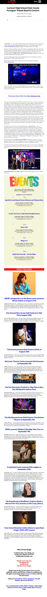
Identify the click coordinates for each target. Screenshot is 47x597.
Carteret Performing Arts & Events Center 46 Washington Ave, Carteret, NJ (24, 205)
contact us (28, 574)
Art (7, 586)
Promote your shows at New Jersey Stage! (24, 96)
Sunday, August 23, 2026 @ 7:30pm (24, 203)
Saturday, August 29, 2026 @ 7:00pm (24, 243)
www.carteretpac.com (9, 62)
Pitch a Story (19, 587)
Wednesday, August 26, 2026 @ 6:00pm (24, 216)
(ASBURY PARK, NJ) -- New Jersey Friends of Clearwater (17, 392)
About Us (11, 587)
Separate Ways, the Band (20, 139)
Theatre (31, 586)
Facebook (19, 579)
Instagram (31, 579)
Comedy (12, 586)
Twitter (25, 579)
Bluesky (17, 580)
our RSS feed (29, 580)
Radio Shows (32, 587)
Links (25, 587)
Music (26, 586)
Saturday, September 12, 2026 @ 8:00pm (24, 257)
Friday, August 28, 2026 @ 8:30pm (24, 230)
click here (18, 194)
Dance (17, 586)
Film (21, 586)
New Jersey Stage (27, 13)
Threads (37, 579)
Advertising (38, 586)
